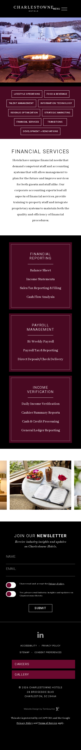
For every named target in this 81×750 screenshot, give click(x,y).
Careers (22, 664)
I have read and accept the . (42, 583)
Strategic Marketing (57, 112)
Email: (11, 568)
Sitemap (24, 652)
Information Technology (56, 103)
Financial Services (28, 122)
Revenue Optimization (24, 112)
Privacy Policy (56, 583)
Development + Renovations (40, 131)
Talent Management (21, 103)
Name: (11, 556)
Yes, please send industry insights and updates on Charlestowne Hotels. (46, 594)
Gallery (22, 674)
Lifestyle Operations (27, 94)
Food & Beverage (57, 94)
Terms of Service (47, 723)
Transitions (55, 122)
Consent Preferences (47, 652)
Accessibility (28, 645)
